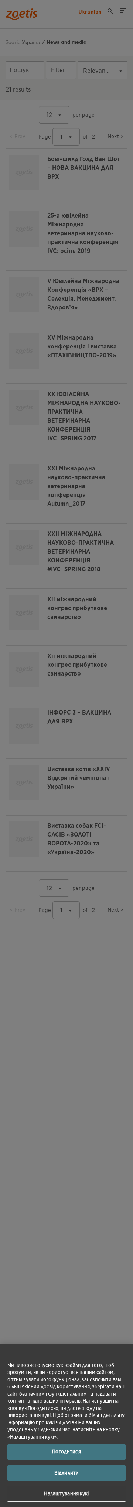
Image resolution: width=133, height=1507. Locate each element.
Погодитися (66, 1451)
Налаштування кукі (66, 1493)
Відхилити (66, 1473)
